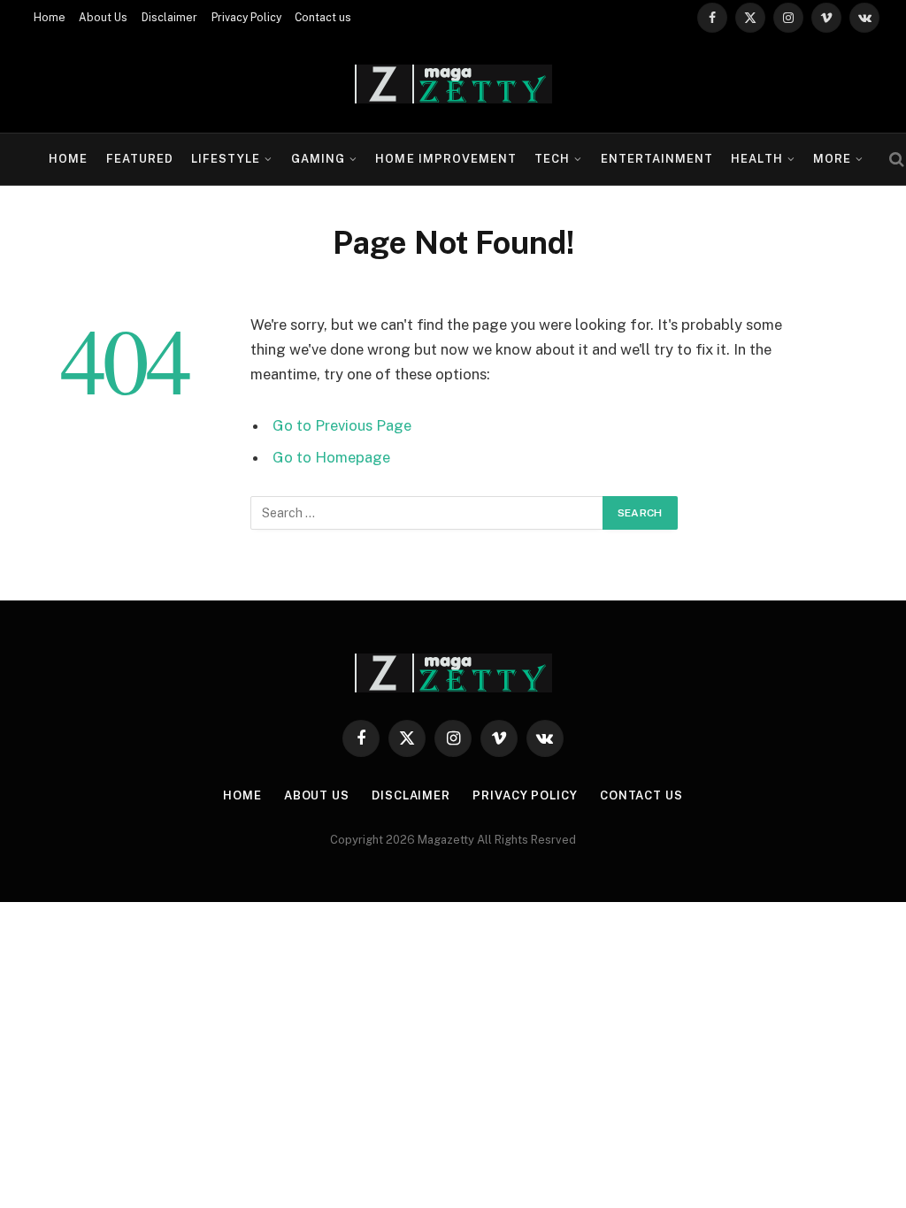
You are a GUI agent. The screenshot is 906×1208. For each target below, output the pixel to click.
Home (49, 17)
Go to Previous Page (342, 425)
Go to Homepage (331, 457)
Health (756, 158)
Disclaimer (169, 17)
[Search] (895, 160)
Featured (139, 158)
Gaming (318, 158)
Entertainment (657, 158)
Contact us (323, 17)
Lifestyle (225, 158)
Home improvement (445, 158)
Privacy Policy (246, 17)
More (832, 158)
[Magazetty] (453, 84)
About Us (103, 17)
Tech (552, 158)
